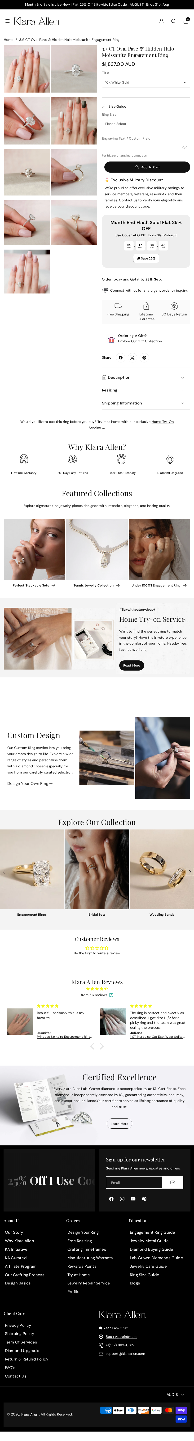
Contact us (128, 200)
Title (105, 73)
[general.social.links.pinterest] (144, 357)
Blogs (135, 1283)
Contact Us (15, 1376)
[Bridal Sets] (97, 869)
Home (8, 39)
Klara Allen (29, 1414)
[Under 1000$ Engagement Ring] (159, 549)
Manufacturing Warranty (90, 1257)
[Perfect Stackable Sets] (34, 549)
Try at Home (78, 1274)
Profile (73, 1291)
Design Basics (18, 1283)
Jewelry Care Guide (148, 1266)
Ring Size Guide (144, 1274)
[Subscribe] (172, 1182)
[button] (7, 21)
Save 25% (148, 258)
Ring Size (109, 114)
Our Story (14, 1232)
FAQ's (10, 1367)
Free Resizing (79, 1240)
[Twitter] (132, 357)
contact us (139, 155)
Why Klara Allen (19, 1240)
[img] (97, 989)
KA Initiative (16, 1249)
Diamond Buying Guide (151, 1249)
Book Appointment (121, 1336)
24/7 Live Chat (115, 1328)
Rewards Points (81, 1266)
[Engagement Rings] (32, 869)
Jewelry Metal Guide (149, 1240)
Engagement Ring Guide (152, 1232)
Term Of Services (21, 1342)
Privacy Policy (18, 1325)
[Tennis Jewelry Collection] (97, 549)
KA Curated (16, 1257)
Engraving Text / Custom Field (126, 138)
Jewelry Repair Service (88, 1283)
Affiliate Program (20, 1266)
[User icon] (161, 21)
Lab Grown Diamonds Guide (156, 1257)
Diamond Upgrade (22, 1350)
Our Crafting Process (24, 1274)
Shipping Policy (19, 1333)
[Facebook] (120, 357)
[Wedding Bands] (162, 869)
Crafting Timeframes (86, 1249)
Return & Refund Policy (26, 1359)
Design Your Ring (83, 1232)
